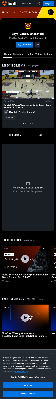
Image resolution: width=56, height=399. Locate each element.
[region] (28, 374)
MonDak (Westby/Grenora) (22, 112)
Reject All (28, 385)
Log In (48, 3)
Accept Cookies (28, 394)
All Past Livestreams (35, 298)
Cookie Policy (21, 371)
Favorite (27, 45)
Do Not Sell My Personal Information (28, 377)
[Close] (52, 353)
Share (10, 117)
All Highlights (33, 65)
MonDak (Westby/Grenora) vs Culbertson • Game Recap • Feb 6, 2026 (27, 106)
